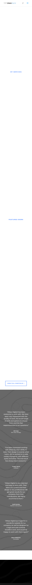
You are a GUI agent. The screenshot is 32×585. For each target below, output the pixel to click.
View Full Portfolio (15, 383)
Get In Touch (15, 574)
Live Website (12, 261)
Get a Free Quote (12, 33)
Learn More (7, 131)
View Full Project (12, 267)
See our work (10, 39)
